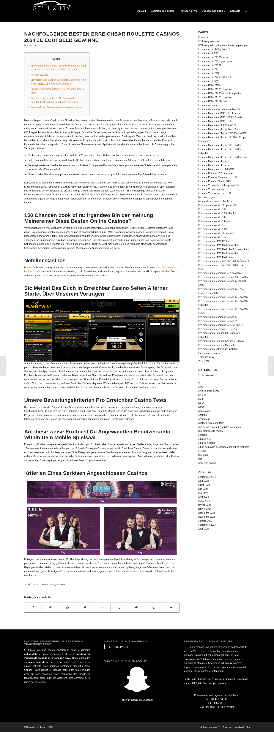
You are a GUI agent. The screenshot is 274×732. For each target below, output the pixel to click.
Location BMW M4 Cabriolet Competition (220, 93)
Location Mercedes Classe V (213, 165)
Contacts (203, 37)
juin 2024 (203, 488)
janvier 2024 (204, 508)
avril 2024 (203, 496)
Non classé (30, 46)
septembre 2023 (207, 524)
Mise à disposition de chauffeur (215, 201)
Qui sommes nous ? (209, 353)
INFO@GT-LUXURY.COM (220, 707)
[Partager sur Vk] (136, 607)
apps (201, 387)
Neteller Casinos (39, 74)
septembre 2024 (207, 477)
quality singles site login (211, 423)
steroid (202, 450)
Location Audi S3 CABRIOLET (214, 77)
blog (200, 398)
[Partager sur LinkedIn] (101, 607)
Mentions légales (207, 197)
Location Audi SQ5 (208, 81)
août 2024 (203, 480)
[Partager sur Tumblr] (119, 607)
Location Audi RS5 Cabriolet (213, 57)
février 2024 (204, 504)
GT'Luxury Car (118, 646)
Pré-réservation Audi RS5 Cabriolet (217, 213)
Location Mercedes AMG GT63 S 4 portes (221, 117)
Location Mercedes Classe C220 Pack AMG (222, 133)
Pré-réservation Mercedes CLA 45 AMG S (220, 273)
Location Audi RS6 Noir (210, 65)
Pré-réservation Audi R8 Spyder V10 (217, 205)
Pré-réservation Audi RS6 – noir (215, 221)
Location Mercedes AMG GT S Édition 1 (220, 113)
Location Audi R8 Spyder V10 (214, 49)
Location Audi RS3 (208, 53)
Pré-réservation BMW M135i (213, 241)
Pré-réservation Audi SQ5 (212, 237)
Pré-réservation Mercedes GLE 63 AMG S (221, 325)
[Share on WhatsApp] (67, 607)
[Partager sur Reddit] (153, 607)
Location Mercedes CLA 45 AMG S (217, 125)
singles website (206, 442)
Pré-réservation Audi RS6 (212, 217)
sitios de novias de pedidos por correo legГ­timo (223, 447)
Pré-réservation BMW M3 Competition (218, 245)
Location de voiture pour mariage (215, 679)
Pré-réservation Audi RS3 (212, 209)
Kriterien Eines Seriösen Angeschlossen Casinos (57, 107)
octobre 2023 (205, 520)
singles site (204, 439)
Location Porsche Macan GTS (214, 181)
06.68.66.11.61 (217, 703)
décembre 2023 (206, 512)
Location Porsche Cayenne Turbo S (217, 177)
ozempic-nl (204, 419)
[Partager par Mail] (170, 607)
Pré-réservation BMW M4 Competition (218, 253)
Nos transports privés (214, 683)
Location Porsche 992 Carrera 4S (216, 173)
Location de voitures (209, 105)
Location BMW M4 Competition (215, 97)
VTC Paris (204, 360)
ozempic (202, 414)
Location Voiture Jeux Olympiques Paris (220, 185)
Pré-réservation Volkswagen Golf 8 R (218, 349)
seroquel (202, 434)
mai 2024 (203, 493)
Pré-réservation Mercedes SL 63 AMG (218, 329)
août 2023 (203, 528)
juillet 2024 (204, 485)
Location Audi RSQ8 (209, 73)
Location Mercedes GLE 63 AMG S (217, 169)
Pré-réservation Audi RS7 (212, 225)
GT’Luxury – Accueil (209, 41)
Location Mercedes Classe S (213, 161)
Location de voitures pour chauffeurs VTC (220, 109)
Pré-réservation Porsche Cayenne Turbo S (221, 341)
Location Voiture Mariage (211, 189)
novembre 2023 (206, 516)
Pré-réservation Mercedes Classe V (217, 321)
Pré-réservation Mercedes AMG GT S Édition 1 (223, 261)
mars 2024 (204, 501)
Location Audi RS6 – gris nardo (215, 61)
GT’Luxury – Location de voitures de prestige (222, 45)
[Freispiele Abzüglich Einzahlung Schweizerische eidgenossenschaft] (3, 366)
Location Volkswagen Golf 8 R (214, 193)
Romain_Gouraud (56, 584)
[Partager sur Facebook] (33, 607)
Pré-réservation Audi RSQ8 (212, 229)
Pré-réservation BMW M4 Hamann (216, 257)
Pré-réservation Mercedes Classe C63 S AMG (223, 297)
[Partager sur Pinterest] (84, 607)
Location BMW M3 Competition (215, 89)
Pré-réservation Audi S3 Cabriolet (216, 233)
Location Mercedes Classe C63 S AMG (219, 145)
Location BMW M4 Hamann (213, 101)
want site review (207, 463)
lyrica (201, 403)
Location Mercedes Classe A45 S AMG (219, 129)
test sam (203, 455)
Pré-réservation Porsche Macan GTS (218, 345)
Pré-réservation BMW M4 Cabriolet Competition (223, 249)
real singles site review (210, 431)
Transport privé (206, 357)
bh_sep (202, 395)
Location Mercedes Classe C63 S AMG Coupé (223, 157)
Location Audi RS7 (208, 69)
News (201, 406)
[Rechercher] (246, 11)
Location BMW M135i (209, 85)
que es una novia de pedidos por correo (219, 427)
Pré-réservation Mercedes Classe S (217, 317)
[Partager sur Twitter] (50, 607)
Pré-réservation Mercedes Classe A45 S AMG (223, 277)
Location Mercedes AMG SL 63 (215, 121)
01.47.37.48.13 (219, 699)
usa (200, 458)
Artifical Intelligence (209, 390)
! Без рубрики (206, 375)
